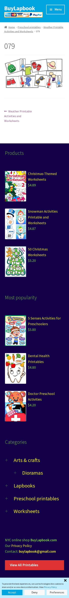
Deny (34, 592)
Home (11, 27)
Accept (12, 592)
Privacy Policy (50, 587)
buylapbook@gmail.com (37, 551)
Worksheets (26, 511)
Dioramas (32, 472)
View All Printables (24, 565)
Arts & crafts (27, 460)
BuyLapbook (19, 8)
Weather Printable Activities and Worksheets (18, 116)
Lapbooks (24, 485)
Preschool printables (29, 27)
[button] (65, 580)
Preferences (57, 592)
